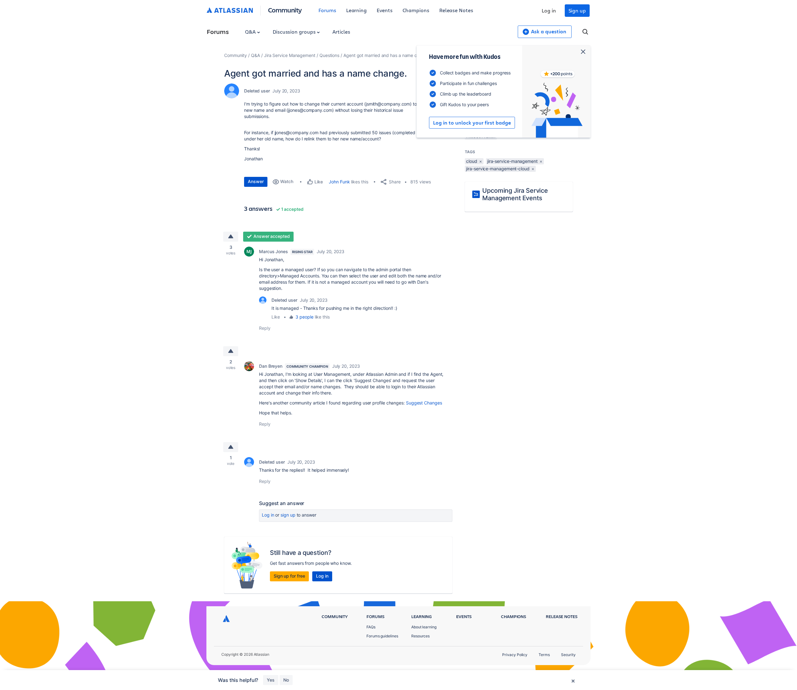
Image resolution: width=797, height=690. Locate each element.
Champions (416, 10)
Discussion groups (295, 31)
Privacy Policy (514, 654)
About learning (423, 627)
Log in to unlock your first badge (472, 122)
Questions (329, 55)
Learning (356, 10)
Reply (265, 328)
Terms (544, 654)
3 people (304, 316)
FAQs (370, 627)
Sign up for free (289, 576)
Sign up (577, 10)
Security (568, 654)
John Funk (339, 181)
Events (385, 10)
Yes (271, 680)
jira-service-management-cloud (498, 168)
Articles (341, 31)
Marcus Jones (273, 251)
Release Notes (456, 10)
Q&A (251, 31)
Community (285, 9)
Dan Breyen (270, 366)
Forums (327, 10)
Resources (420, 636)
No (286, 680)
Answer (256, 181)
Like (275, 316)
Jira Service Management (289, 55)
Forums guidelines (382, 636)
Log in (549, 10)
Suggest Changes (424, 402)
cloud (471, 161)
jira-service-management (512, 161)
